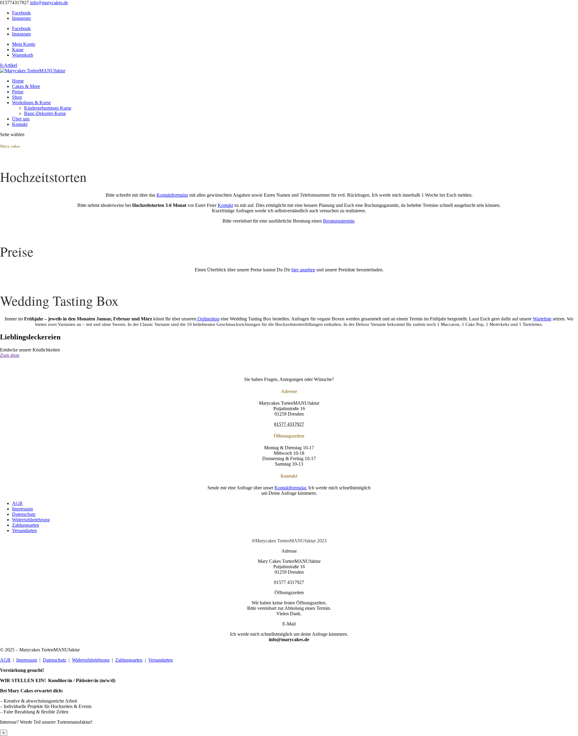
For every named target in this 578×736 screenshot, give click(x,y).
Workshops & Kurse (31, 102)
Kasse (17, 49)
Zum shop (9, 355)
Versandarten (24, 530)
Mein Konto (23, 44)
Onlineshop (207, 318)
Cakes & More (26, 86)
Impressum (22, 508)
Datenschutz (24, 514)
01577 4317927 (289, 424)
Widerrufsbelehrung (31, 519)
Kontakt (19, 124)
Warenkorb (22, 55)
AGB (17, 503)
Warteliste (542, 318)
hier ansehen (303, 269)
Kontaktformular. (291, 487)
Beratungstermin (338, 220)
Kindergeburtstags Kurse (47, 108)
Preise (17, 91)
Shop (17, 97)
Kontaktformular (172, 195)
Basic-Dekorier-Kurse (45, 113)
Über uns (21, 118)
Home (18, 80)
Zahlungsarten (25, 525)
